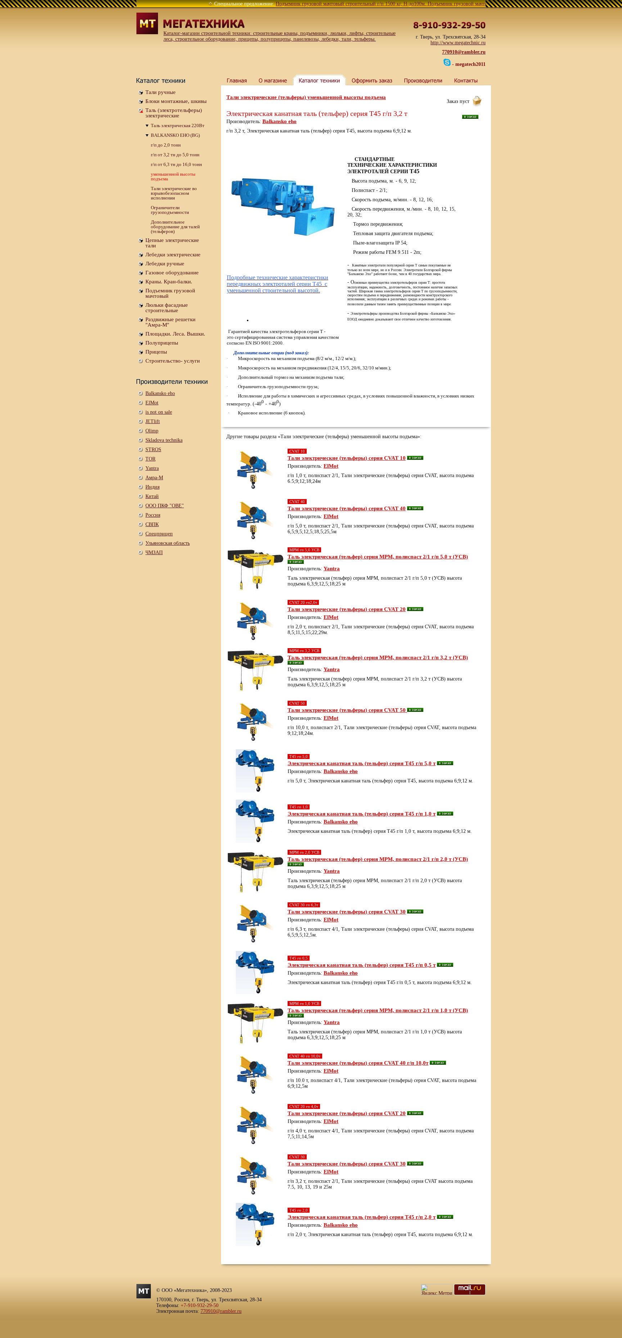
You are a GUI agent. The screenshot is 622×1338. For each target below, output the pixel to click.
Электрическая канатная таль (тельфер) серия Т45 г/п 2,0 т (362, 1217)
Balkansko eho (160, 393)
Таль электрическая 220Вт (177, 125)
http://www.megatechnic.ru (458, 42)
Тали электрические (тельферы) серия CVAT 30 (347, 912)
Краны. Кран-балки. (168, 281)
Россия (152, 515)
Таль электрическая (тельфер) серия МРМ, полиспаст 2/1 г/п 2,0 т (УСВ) (378, 859)
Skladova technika (163, 440)
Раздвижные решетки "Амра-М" (170, 322)
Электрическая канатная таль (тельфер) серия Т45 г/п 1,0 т (362, 814)
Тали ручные (160, 92)
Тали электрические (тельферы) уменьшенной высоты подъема (306, 97)
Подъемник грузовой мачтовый (170, 293)
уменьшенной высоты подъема (173, 176)
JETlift (152, 421)
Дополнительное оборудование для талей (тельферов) (175, 226)
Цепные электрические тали (172, 242)
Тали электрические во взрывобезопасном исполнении (174, 193)
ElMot (151, 402)
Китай (152, 496)
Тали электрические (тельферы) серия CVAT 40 (347, 508)
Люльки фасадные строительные (166, 307)
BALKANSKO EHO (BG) (175, 135)
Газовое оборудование (172, 272)
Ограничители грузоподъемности (170, 210)
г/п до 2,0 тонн (166, 145)
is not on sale (158, 412)
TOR (150, 459)
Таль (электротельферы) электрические (173, 112)
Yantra (152, 468)
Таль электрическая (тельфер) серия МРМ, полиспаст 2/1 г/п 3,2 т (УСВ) (378, 657)
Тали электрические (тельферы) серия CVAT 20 (347, 609)
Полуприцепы (161, 343)
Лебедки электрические (172, 254)
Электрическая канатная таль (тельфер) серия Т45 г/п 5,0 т (362, 763)
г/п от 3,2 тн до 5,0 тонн (175, 154)
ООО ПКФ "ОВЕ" (164, 505)
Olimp (151, 431)
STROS (153, 449)
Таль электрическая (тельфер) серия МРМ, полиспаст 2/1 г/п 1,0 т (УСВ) (378, 1010)
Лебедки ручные (164, 263)
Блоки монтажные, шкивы (176, 101)
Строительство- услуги (172, 361)
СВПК (152, 524)
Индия (152, 487)
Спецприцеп (159, 533)
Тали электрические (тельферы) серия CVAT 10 (347, 458)
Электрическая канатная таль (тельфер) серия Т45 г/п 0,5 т (362, 965)
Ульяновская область (167, 543)
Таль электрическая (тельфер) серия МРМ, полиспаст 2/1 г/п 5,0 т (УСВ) (378, 557)
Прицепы (156, 352)
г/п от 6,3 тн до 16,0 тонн (176, 164)
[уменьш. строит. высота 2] (283, 203)
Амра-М (154, 477)
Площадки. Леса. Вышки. (175, 334)
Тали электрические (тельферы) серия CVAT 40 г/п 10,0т (358, 1063)
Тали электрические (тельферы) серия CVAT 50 (347, 710)
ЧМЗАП (154, 552)
